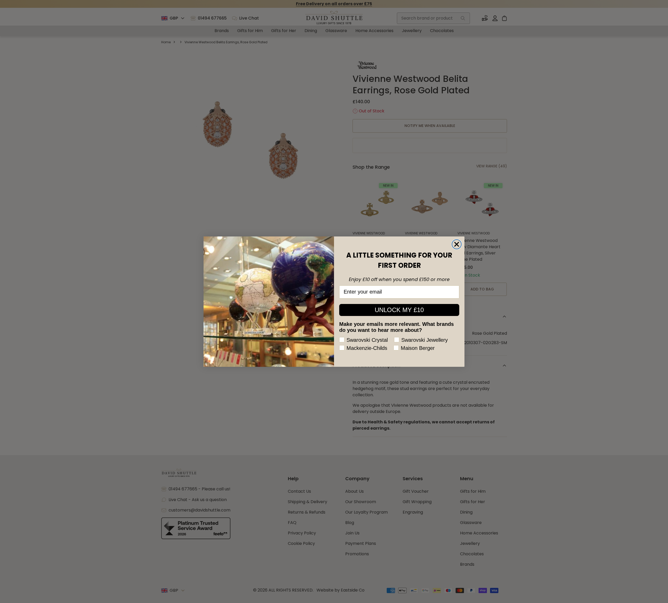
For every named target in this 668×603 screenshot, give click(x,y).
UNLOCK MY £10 (399, 309)
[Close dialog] (456, 244)
